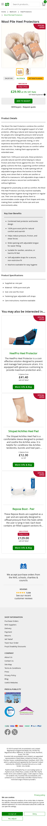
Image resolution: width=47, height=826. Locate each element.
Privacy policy (39, 795)
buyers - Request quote (23, 107)
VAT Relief (9, 639)
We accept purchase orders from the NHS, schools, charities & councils (23, 577)
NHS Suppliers (10, 624)
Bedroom (13, 12)
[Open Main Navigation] (2, 4)
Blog (6, 679)
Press (7, 671)
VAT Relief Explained (36, 95)
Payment (8, 632)
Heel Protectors (26, 12)
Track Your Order (12, 643)
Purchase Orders (11, 621)
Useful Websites (11, 682)
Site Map (8, 664)
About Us (8, 657)
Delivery (8, 628)
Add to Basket (23, 101)
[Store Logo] (7, 5)
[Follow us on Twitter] (15, 734)
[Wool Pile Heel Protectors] (19, 71)
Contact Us (9, 661)
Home (3, 12)
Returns (8, 635)
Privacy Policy (10, 675)
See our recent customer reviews (23, 597)
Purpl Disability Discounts (15, 646)
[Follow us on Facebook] (8, 734)
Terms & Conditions (13, 668)
